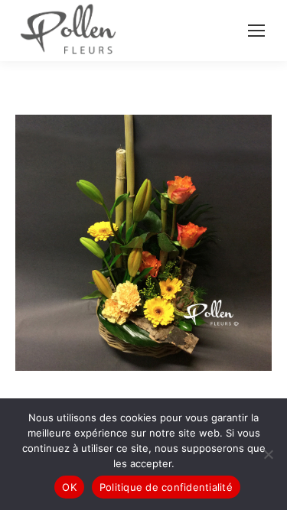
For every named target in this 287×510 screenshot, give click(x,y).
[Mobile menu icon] (256, 30)
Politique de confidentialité (166, 487)
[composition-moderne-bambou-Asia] (143, 243)
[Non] (268, 454)
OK (69, 487)
